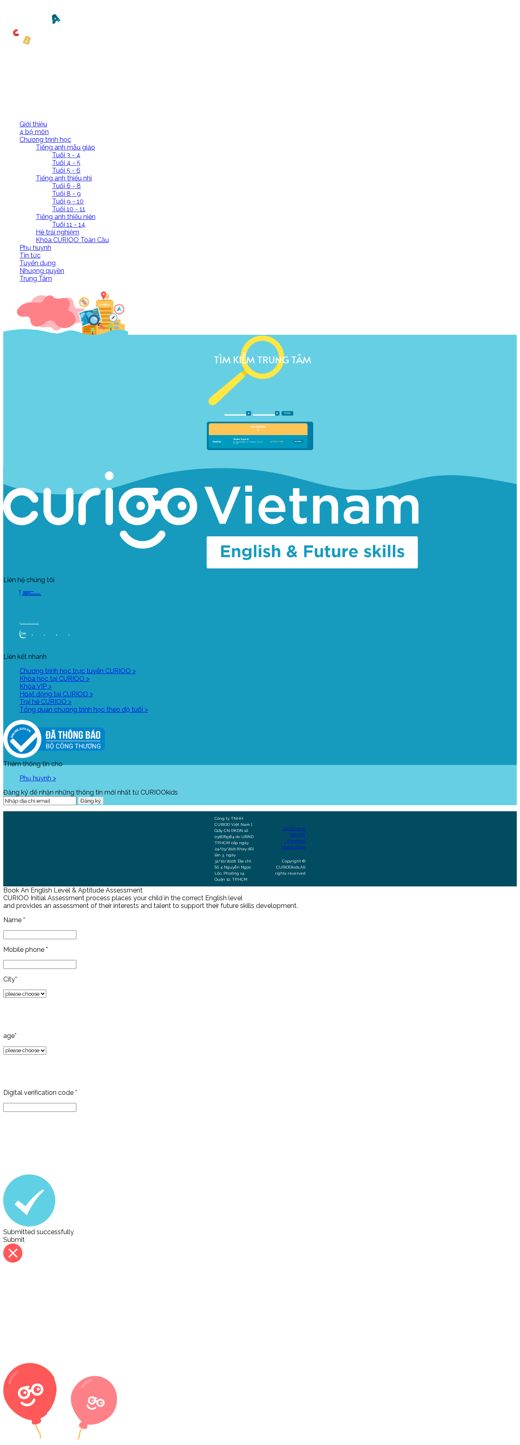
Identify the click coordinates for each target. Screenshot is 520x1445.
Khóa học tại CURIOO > (54, 678)
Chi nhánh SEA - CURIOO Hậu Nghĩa (31, 594)
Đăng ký (90, 800)
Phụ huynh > (38, 778)
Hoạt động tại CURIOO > (56, 694)
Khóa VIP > (36, 686)
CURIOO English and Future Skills (29, 623)
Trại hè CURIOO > (46, 702)
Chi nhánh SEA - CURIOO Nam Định (31, 593)
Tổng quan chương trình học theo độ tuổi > (84, 709)
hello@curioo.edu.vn (28, 590)
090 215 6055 (26, 592)
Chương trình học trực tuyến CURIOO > (78, 671)
